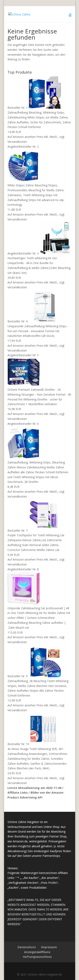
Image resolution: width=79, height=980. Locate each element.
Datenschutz (27, 947)
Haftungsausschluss (37, 957)
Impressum (49, 947)
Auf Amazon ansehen (21, 137)
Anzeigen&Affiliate (37, 952)
